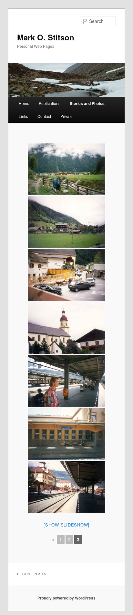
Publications (49, 103)
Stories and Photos (87, 103)
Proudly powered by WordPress (66, 598)
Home (24, 103)
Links (23, 116)
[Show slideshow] (66, 525)
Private (66, 116)
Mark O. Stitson (45, 37)
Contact (44, 116)
